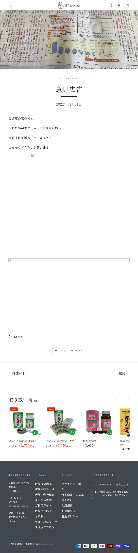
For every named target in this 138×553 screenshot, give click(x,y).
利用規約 (67, 505)
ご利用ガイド (43, 505)
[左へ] (118, 399)
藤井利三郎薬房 (24, 543)
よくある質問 (43, 500)
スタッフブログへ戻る (71, 350)
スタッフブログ (72, 78)
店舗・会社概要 (45, 495)
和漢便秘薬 (90, 441)
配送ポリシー (69, 511)
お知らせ (40, 516)
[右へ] (126, 399)
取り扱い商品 (43, 484)
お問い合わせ (43, 511)
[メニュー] (10, 5)
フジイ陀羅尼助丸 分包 (60, 441)
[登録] (128, 484)
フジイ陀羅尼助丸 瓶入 (22, 441)
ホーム (60, 78)
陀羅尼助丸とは (45, 489)
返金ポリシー (69, 516)
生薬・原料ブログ (46, 522)
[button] (110, 5)
